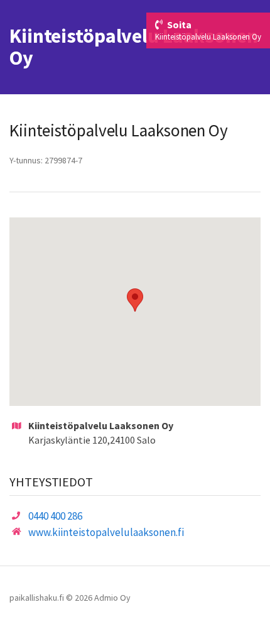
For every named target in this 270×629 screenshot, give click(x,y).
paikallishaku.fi (36, 597)
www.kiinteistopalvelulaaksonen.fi (106, 532)
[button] (135, 300)
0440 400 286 (55, 516)
